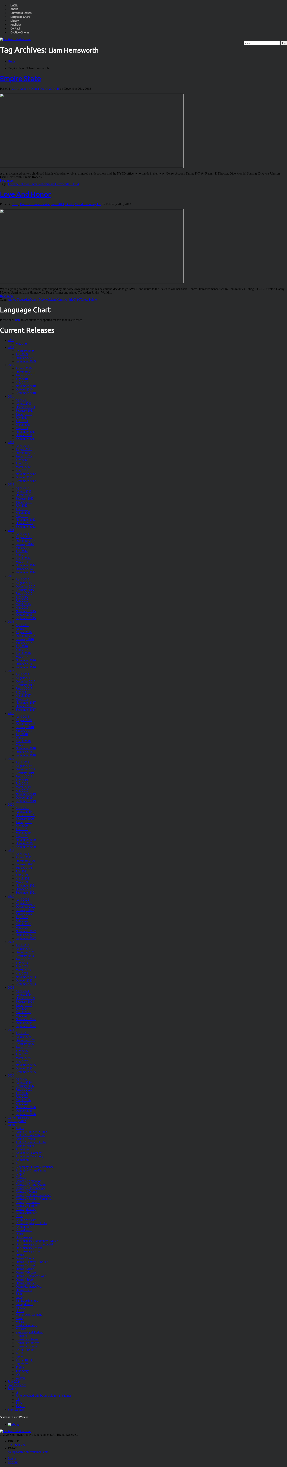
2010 (11, 364)
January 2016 (24, 642)
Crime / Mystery (26, 1219)
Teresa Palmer (89, 299)
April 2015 (22, 579)
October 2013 (24, 523)
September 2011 (26, 438)
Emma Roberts (38, 184)
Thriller (20, 1367)
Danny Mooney (39, 299)
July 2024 (22, 1008)
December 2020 (25, 815)
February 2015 (25, 590)
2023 (11, 941)
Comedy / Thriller (27, 1205)
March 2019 (23, 787)
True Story (22, 1371)
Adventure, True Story (29, 1156)
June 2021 (22, 875)
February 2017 (25, 685)
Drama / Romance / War (35, 204)
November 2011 (26, 431)
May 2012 (22, 470)
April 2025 (22, 1033)
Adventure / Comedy (29, 1152)
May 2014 (22, 561)
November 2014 (26, 565)
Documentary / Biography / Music (37, 1240)
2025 (11, 1029)
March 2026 (23, 1100)
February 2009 (25, 350)
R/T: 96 (75, 299)
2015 (11, 576)
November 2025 (26, 1065)
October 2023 (24, 980)
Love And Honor (25, 194)
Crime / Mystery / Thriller (31, 1223)
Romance (21, 1335)
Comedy (21, 1177)
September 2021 (26, 892)
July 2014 (22, 551)
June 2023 (22, 966)
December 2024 (25, 998)
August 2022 (24, 903)
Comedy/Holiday (26, 1212)
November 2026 (26, 1107)
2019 (11, 758)
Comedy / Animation (28, 1181)
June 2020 (22, 829)
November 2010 (26, 386)
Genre (11, 1124)
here (17, 320)
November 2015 (26, 611)
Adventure (22, 1149)
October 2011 (24, 435)
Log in (12, 1458)
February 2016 (25, 639)
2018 (11, 713)
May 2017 (22, 699)
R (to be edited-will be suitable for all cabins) (43, 1395)
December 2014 (25, 540)
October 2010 (24, 389)
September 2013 (26, 526)
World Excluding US (88, 204)
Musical (20, 1321)
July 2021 (22, 871)
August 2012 (24, 449)
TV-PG (20, 1406)
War (18, 1374)
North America (17, 1385)
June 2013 (57, 204)
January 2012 (24, 456)
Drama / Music (25, 1269)
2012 (11, 442)
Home (14, 5)
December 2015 (25, 586)
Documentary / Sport (28, 1251)
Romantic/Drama (26, 1346)
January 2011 (24, 414)
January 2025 (24, 1047)
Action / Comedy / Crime (31, 1131)
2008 (11, 340)
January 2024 (24, 1005)
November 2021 (26, 885)
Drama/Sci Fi (24, 1290)
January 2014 (24, 547)
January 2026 (24, 1089)
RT (18, 1399)
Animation (22, 1160)
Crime (19, 1216)
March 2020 (23, 832)
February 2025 (25, 1043)
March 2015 (23, 604)
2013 (15, 204)
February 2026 (25, 1086)
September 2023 (26, 984)
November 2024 (26, 1019)
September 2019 (26, 801)
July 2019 (22, 780)
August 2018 (24, 720)
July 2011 (22, 417)
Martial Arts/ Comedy (29, 1314)
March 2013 (23, 512)
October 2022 (24, 934)
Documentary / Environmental (34, 1244)
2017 (11, 671)
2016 (11, 621)
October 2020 (24, 843)
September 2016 (26, 667)
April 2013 (22, 488)
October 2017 (24, 706)
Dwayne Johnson (18, 184)
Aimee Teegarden (19, 299)
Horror (20, 1311)
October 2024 (24, 1022)
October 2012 (24, 477)
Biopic (20, 1174)
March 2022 (23, 924)
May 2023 (22, 973)
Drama (20, 1255)
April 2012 (22, 445)
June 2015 (22, 600)
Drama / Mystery (26, 1272)
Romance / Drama (27, 1339)
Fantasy (20, 1307)
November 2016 (26, 660)
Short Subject (16, 1409)
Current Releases (21, 12)
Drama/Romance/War (29, 1286)
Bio (18, 1163)
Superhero (22, 1364)
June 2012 (22, 463)
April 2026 (22, 1079)
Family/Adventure (27, 1300)
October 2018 (24, 751)
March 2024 (23, 1012)
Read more (6, 180)
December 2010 (25, 371)
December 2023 (25, 952)
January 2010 (24, 375)
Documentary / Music (29, 1247)
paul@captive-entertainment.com (28, 1452)
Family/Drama (24, 1304)
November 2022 (26, 931)
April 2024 (22, 991)
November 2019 (26, 794)
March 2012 (23, 466)
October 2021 (24, 889)
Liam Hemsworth (59, 184)
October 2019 (24, 797)
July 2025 (22, 1050)
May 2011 (22, 428)
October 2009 (24, 357)
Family (20, 1297)
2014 (15, 88)
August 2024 (24, 994)
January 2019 (24, 776)
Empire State (20, 78)
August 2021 (24, 857)
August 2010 (24, 368)
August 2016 (24, 632)
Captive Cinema (20, 32)
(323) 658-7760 (17, 1444)
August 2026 (24, 1082)
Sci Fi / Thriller (25, 1349)
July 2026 (22, 1093)
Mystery (21, 1328)
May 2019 (22, 790)
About (14, 9)
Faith (19, 1293)
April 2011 (22, 400)
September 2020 (26, 846)
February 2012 (17, 1121)
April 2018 (22, 716)
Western (21, 1378)
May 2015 (22, 607)
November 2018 (26, 748)
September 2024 (26, 1026)
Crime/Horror (24, 1230)
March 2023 (23, 970)
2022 (11, 896)
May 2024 (22, 1015)
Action (20, 1128)
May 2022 (22, 927)
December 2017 (25, 681)
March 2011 (23, 424)
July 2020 (22, 825)
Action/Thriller (25, 1145)
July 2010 (22, 379)
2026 (11, 1075)
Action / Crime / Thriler (30, 1135)
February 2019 (25, 773)
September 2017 (26, 709)
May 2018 (22, 744)
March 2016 (23, 653)
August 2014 (24, 537)
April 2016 (22, 625)
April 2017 (22, 674)
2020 (11, 804)
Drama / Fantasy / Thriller (31, 1262)
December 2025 (25, 1040)
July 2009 (22, 354)
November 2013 (26, 519)
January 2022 (24, 913)
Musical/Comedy (26, 1325)
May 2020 (22, 836)
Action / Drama (29, 88)
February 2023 (25, 955)
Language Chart (20, 16)
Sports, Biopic (24, 1360)
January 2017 (24, 688)
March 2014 (47, 88)
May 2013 (22, 516)
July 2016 (22, 646)
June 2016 (22, 649)
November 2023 (26, 977)
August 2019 (24, 766)
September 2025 (26, 1072)
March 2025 (23, 1058)
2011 (11, 396)
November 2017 (26, 702)
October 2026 (24, 1110)
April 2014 (22, 533)
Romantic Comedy (27, 1342)
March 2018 (23, 741)
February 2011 (25, 410)
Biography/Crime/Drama (31, 1170)
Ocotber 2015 (24, 614)
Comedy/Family (26, 1209)
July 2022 (22, 917)
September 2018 (26, 755)
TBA (19, 1402)
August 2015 (24, 583)
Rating (12, 1388)
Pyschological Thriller (29, 1332)
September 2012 (26, 481)
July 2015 (22, 597)
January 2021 (24, 868)
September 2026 (26, 1114)
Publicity (16, 24)
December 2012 (25, 452)
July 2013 (22, 505)
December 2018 (25, 723)
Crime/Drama (24, 1226)
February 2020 (25, 818)
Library (15, 20)
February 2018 (25, 727)
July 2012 (22, 459)
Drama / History (26, 1265)
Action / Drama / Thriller (31, 1142)
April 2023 (22, 945)
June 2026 (22, 1096)
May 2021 (22, 882)
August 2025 (24, 1036)
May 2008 (22, 343)
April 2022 (22, 899)
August (20, 628)
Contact (15, 28)
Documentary (24, 1237)
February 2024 (25, 1001)
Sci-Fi (19, 1353)
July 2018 (22, 734)
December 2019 (25, 769)
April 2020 (22, 808)
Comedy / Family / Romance (33, 1198)
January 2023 (24, 959)
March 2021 (23, 878)
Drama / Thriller (26, 1283)
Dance (20, 1233)
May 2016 (22, 656)
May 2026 (22, 1103)
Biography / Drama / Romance (34, 1167)
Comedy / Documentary (30, 1188)
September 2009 (26, 361)
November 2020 (26, 839)
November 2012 (26, 474)
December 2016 (25, 635)
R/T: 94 (74, 184)
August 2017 (24, 678)
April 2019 (22, 762)
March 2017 (23, 695)
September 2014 (26, 572)
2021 (11, 850)
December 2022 (25, 906)
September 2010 (26, 393)
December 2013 (25, 495)
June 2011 (22, 421)
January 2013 (24, 502)
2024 (11, 987)
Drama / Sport (24, 1279)
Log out (13, 1462)
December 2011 (25, 407)
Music (19, 1318)
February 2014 (25, 544)
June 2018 (22, 737)
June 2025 (22, 1054)
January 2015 (24, 593)
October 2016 (24, 663)
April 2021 (22, 853)
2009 (11, 347)
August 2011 (23, 403)
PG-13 (69, 204)
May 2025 (22, 1061)
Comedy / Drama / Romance (33, 1195)
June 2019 (22, 783)
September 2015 (26, 618)
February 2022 (25, 910)
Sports (19, 1357)
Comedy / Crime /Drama (31, 1184)
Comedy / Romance (28, 1202)
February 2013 (25, 498)
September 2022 (26, 938)
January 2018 (24, 730)
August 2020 (24, 811)
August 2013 (24, 491)
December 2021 (25, 860)
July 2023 (22, 963)
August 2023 (24, 948)
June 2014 (22, 554)
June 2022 (22, 920)
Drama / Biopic (25, 1258)
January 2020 (24, 822)
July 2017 (22, 692)
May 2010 (22, 382)
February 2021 (25, 864)
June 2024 (14, 1381)
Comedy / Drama (26, 1191)
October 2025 (24, 1068)
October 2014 (24, 568)
